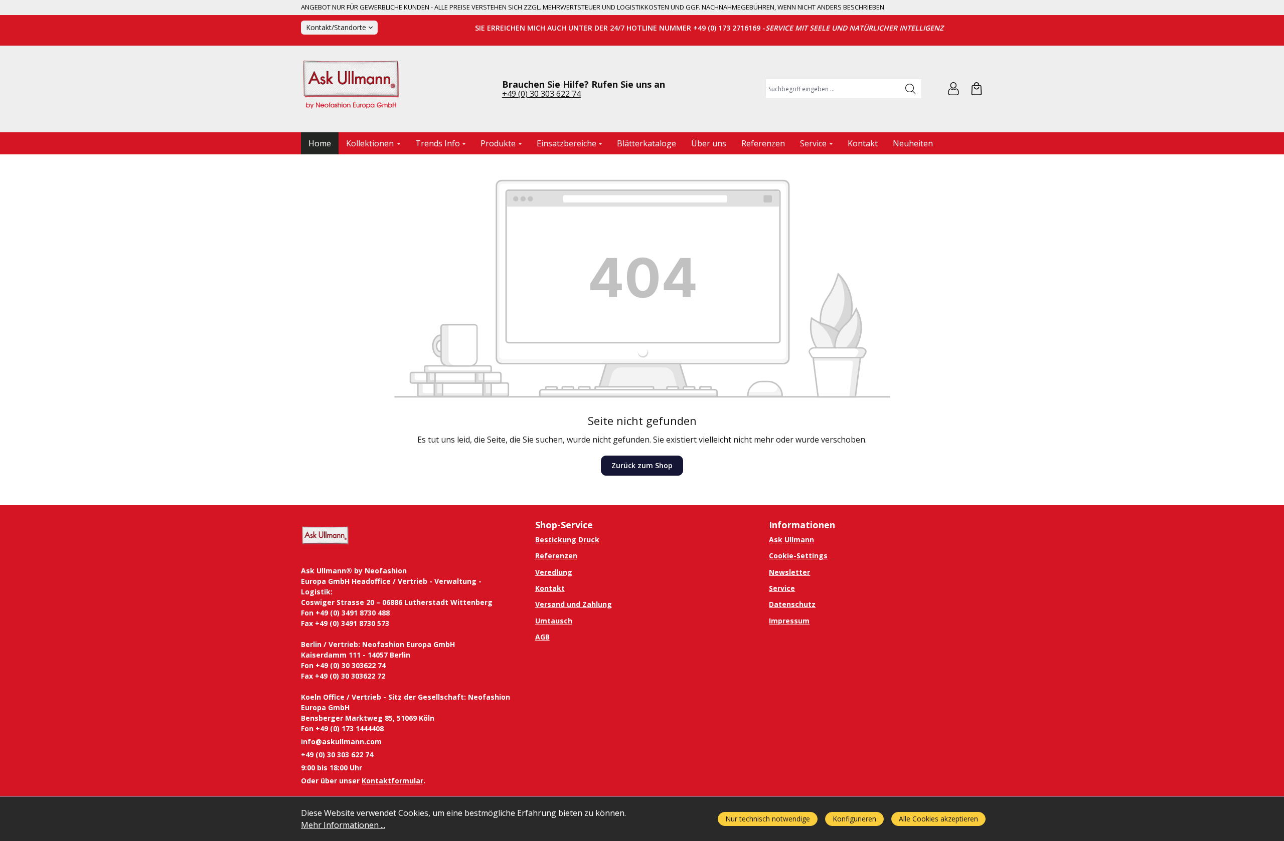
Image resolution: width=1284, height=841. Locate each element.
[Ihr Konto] (953, 88)
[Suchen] (910, 89)
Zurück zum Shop (642, 465)
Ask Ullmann (791, 539)
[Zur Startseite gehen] (351, 89)
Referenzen (556, 555)
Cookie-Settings (798, 555)
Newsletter (789, 572)
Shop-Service (564, 524)
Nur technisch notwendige (767, 818)
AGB (542, 637)
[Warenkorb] (976, 88)
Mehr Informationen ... (343, 824)
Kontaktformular (392, 780)
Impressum (789, 620)
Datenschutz (792, 604)
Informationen (802, 524)
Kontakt (550, 588)
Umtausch (553, 620)
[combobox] (832, 89)
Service (782, 588)
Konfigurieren (854, 818)
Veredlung (553, 572)
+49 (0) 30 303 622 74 (541, 93)
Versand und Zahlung (573, 604)
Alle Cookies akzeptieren (938, 818)
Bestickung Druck (567, 539)
